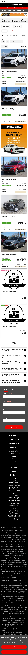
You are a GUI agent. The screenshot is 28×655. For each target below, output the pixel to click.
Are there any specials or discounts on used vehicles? (11, 381)
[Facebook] (11, 474)
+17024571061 (14, 458)
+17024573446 (14, 468)
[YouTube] (16, 474)
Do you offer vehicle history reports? (11, 362)
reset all (11, 31)
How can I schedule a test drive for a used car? (12, 375)
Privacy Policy (20, 642)
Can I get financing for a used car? (11, 356)
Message (8, 418)
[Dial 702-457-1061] (5, 1)
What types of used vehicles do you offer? (12, 350)
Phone (4, 409)
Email (7, 401)
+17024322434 (14, 463)
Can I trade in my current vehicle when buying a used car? (12, 368)
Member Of (13, 443)
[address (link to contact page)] (2, 1)
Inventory (13, 435)
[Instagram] (14, 474)
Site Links (13, 439)
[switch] (26, 1)
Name (7, 393)
